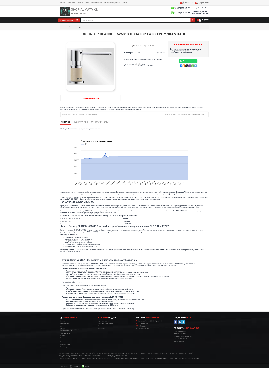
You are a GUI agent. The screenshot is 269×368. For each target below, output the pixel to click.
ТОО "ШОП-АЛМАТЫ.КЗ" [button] (181, 331)
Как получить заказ (100, 122)
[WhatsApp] (192, 65)
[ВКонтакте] (181, 65)
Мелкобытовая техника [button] (105, 323)
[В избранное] (137, 46)
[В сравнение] (150, 46)
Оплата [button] (62, 328)
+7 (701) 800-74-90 (182, 8)
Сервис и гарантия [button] (66, 330)
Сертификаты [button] (64, 323)
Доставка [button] (63, 326)
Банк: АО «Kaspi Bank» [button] (181, 339)
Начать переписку (189, 61)
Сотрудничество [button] (65, 333)
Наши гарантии (80, 122)
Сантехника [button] (101, 328)
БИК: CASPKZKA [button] (179, 341)
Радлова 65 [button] (158, 321)
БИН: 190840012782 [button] (180, 334)
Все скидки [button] (63, 342)
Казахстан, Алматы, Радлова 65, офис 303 (200, 12)
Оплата (87, 2)
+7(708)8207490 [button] (143, 326)
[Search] (192, 20)
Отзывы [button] (62, 335)
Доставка (80, 2)
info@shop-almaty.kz (201, 8)
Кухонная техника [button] (103, 321)
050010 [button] (152, 321)
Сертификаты (71, 2)
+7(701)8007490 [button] (143, 323)
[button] (75, 366)
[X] (186, 65)
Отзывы (117, 2)
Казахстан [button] (141, 321)
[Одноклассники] (184, 65)
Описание (65, 122)
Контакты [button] (63, 338)
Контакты (125, 2)
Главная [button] (62, 321)
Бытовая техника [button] (103, 326)
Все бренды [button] (63, 347)
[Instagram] (179, 322)
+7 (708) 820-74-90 (182, 13)
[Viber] (189, 65)
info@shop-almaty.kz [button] (142, 328)
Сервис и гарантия (96, 2)
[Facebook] (175, 322)
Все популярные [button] (65, 344)
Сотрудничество (109, 2)
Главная (62, 2)
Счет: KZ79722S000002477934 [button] (183, 336)
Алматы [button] (147, 321)
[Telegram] (195, 65)
